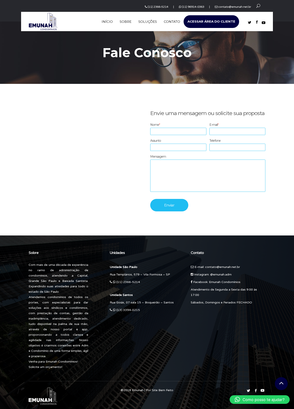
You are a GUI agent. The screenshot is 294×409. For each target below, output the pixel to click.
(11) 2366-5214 (158, 7)
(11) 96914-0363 (193, 7)
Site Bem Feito (162, 390)
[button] (260, 399)
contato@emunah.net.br (234, 7)
